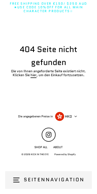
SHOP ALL (40, 147)
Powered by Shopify (65, 154)
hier (33, 75)
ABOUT (58, 147)
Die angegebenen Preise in (35, 116)
